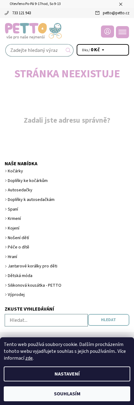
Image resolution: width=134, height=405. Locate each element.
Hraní (12, 257)
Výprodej (16, 295)
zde (29, 358)
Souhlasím (67, 393)
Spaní (13, 209)
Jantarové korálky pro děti (32, 266)
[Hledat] (68, 50)
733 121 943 (21, 13)
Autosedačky (20, 190)
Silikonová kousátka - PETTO (34, 285)
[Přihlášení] (107, 31)
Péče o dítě (18, 247)
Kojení (13, 228)
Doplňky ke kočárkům (28, 181)
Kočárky (15, 171)
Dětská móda (20, 276)
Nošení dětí (18, 238)
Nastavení (67, 374)
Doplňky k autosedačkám (31, 200)
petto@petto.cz (116, 13)
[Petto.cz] (67, 31)
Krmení (14, 219)
